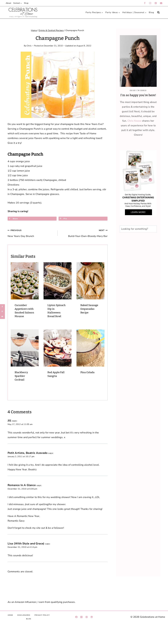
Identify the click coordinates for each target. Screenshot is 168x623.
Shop (26, 3)
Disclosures (23, 615)
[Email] (161, 3)
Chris (29, 45)
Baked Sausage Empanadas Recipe (89, 309)
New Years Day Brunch (21, 233)
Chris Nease (134, 120)
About (8, 3)
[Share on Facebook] (2, 306)
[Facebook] (145, 3)
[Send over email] (2, 316)
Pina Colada (87, 372)
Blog (151, 12)
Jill (9, 420)
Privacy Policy (42, 615)
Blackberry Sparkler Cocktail (21, 376)
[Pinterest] (155, 3)
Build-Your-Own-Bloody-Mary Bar (87, 233)
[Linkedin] (91, 617)
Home (10, 615)
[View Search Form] (158, 12)
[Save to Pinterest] (2, 311)
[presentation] (25, 280)
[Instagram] (150, 3)
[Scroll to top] (161, 576)
